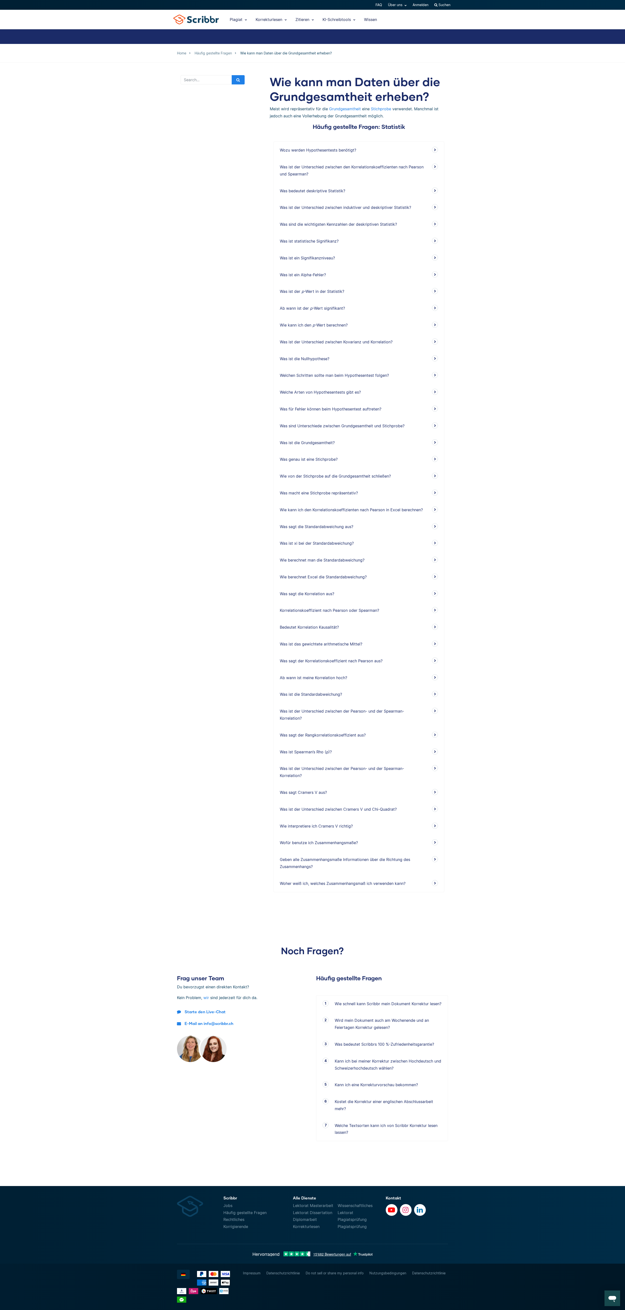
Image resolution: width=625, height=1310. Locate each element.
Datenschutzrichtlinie (283, 1273)
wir (206, 997)
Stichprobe (381, 108)
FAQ (378, 5)
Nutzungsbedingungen (387, 1273)
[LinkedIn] (420, 1210)
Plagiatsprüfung (352, 1219)
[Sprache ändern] (183, 1274)
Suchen (444, 5)
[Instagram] (406, 1210)
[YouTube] (391, 1210)
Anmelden (420, 5)
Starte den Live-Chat (205, 1011)
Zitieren (303, 19)
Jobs (227, 1205)
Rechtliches (233, 1219)
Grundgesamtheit (345, 108)
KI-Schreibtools (337, 19)
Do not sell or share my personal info (335, 1273)
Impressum (251, 1273)
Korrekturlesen (269, 19)
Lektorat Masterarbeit (313, 1205)
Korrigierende (235, 1226)
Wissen (370, 19)
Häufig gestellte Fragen (245, 1212)
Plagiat (237, 19)
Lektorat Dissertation (312, 1212)
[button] (612, 1298)
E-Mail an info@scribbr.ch (209, 1023)
